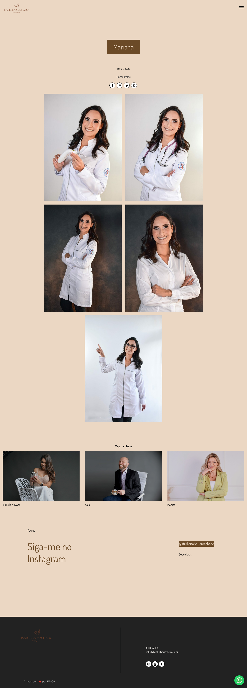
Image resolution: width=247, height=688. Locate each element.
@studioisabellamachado (196, 543)
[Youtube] (155, 663)
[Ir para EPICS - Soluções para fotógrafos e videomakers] (39, 681)
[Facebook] (162, 663)
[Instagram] (149, 663)
